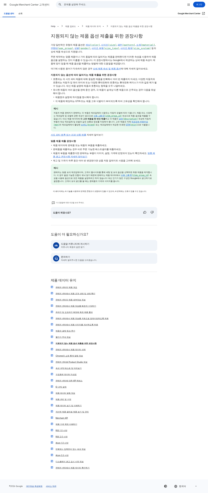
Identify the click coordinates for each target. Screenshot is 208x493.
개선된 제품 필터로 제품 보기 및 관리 (72, 412)
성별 (82, 48)
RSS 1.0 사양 (61, 430)
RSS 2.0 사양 (61, 436)
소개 (20, 13)
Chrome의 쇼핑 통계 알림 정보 (69, 356)
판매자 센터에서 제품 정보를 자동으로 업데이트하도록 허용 (82, 318)
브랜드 (88, 124)
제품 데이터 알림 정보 (65, 393)
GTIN (131, 124)
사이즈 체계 (135, 48)
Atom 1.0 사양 (62, 443)
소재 (145, 45)
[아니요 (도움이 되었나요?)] (152, 213)
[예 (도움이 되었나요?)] (145, 213)
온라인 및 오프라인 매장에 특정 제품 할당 (74, 312)
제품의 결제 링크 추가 (65, 331)
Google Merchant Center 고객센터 (29, 4)
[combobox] (111, 4)
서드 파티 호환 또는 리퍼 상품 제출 (68, 135)
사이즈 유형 (105, 48)
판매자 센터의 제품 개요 (66, 287)
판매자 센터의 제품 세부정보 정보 (71, 300)
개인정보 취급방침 (34, 486)
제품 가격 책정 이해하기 (66, 424)
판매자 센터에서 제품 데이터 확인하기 (73, 468)
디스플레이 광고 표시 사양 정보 (70, 461)
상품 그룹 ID (108, 116)
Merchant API (62, 418)
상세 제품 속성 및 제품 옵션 (107, 68)
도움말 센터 (9, 13)
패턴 (126, 45)
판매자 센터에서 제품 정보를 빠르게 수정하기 (76, 306)
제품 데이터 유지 (63, 280)
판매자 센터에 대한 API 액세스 (69, 380)
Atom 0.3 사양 (62, 455)
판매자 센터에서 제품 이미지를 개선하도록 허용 (77, 324)
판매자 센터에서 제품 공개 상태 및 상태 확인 (75, 293)
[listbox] (185, 486)
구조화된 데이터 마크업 (66, 374)
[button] (5, 4)
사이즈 (109, 45)
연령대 (62, 48)
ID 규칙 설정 (61, 387)
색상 (93, 45)
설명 (128, 119)
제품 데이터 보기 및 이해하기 (69, 405)
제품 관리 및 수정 (63, 399)
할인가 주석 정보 (63, 337)
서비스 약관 (51, 486)
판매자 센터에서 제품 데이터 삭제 (71, 349)
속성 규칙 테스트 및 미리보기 (69, 368)
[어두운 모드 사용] (165, 486)
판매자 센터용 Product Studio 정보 (71, 362)
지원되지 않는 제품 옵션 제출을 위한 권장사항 (131, 26)
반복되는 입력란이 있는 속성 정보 (71, 449)
